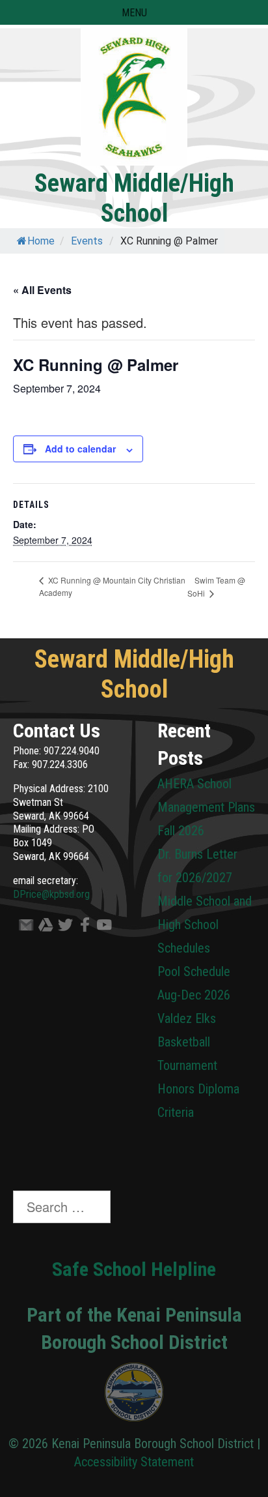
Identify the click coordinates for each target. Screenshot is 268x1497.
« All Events (42, 289)
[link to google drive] (42, 927)
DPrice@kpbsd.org (51, 894)
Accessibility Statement (134, 1462)
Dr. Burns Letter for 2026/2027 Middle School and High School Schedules (204, 901)
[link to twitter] (62, 927)
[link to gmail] (23, 927)
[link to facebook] (81, 927)
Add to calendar (80, 448)
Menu (134, 13)
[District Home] (134, 1395)
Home (41, 241)
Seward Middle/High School (134, 198)
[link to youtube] (101, 927)
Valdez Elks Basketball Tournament (187, 1042)
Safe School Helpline (134, 1269)
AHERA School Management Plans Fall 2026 (206, 807)
